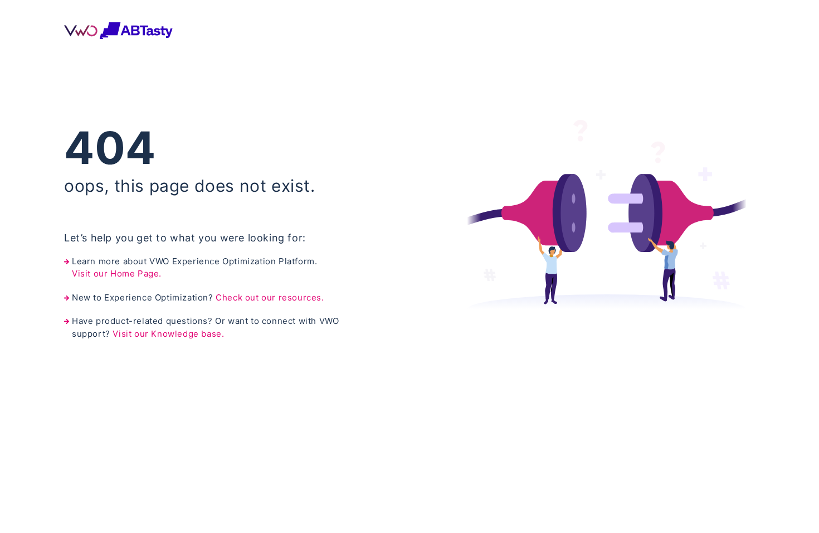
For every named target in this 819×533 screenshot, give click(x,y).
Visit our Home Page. (117, 273)
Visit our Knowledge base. (168, 333)
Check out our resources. (270, 297)
